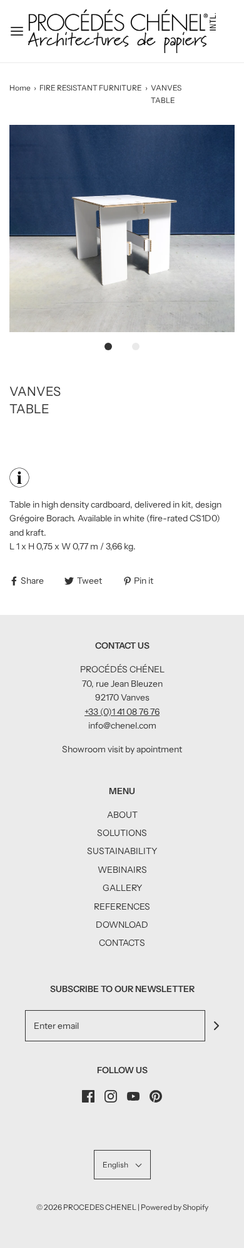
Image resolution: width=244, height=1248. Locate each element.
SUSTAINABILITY (122, 851)
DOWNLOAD (122, 924)
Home (20, 87)
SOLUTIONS (122, 832)
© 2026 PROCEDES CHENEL (86, 1207)
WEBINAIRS (122, 869)
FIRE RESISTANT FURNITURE (90, 87)
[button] (122, 229)
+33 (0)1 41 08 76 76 (122, 711)
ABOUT (122, 814)
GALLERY (122, 887)
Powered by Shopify (174, 1207)
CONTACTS (122, 942)
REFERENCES (122, 906)
